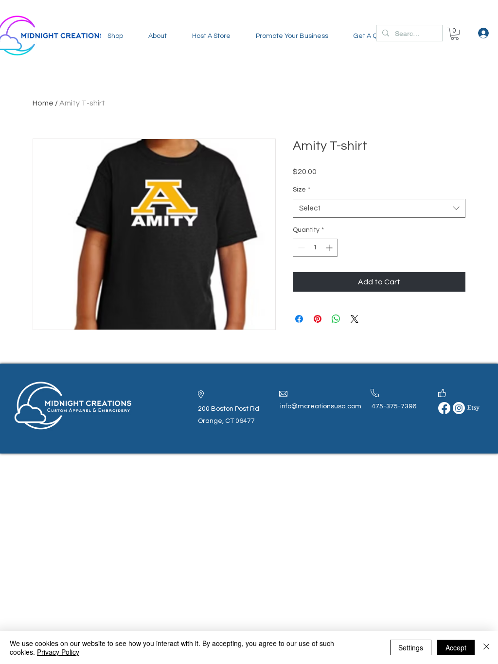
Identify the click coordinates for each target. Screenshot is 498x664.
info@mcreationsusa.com (320, 406)
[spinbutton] (315, 247)
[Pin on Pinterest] (317, 319)
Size (301, 189)
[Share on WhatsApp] (336, 319)
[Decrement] (300, 247)
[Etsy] (473, 408)
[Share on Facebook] (299, 319)
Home (43, 103)
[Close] (486, 647)
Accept (455, 647)
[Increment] (330, 247)
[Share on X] (354, 319)
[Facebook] (444, 408)
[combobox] (379, 208)
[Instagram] (459, 408)
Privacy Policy (58, 652)
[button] (115, 36)
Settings (410, 647)
